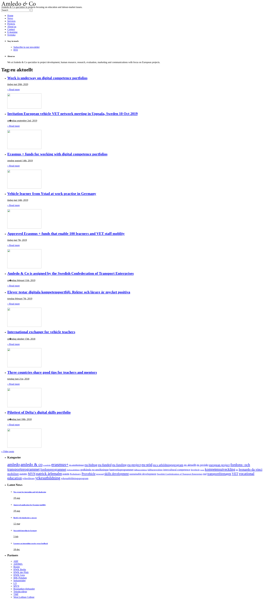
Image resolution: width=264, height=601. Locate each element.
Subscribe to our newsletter (26, 47)
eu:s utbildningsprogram (168, 465)
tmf (205, 473)
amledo (13, 464)
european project (219, 465)
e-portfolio (47, 465)
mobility (23, 473)
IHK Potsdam (20, 577)
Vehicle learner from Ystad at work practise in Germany (51, 194)
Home (10, 15)
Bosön (16, 566)
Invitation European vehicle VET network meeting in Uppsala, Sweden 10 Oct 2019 (72, 114)
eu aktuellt (190, 465)
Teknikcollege (20, 591)
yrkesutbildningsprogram (74, 478)
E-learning (12, 32)
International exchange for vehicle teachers (41, 332)
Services (11, 21)
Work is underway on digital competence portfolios (47, 78)
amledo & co (31, 464)
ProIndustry (75, 474)
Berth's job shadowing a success (25, 518)
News (10, 18)
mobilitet (13, 473)
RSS (15, 50)
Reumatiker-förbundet (24, 589)
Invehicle (195, 469)
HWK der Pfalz (21, 572)
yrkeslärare (28, 478)
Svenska (11, 35)
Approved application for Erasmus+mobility (29, 505)
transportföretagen (219, 474)
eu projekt (202, 465)
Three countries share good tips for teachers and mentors (52, 372)
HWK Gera (19, 575)
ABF (15, 561)
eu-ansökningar (76, 465)
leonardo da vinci (250, 469)
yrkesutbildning (47, 478)
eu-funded (105, 465)
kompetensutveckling (220, 469)
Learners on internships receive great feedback (30, 543)
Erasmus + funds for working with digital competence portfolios (57, 154)
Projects (11, 24)
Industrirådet (19, 580)
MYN (31, 474)
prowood (100, 474)
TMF (15, 594)
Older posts (7, 451)
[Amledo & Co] (18, 5)
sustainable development (142, 473)
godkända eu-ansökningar (94, 469)
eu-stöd (146, 465)
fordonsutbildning (73, 470)
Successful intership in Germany (25, 530)
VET (235, 474)
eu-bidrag (90, 465)
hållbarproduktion (140, 470)
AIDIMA (18, 564)
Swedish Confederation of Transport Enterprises (179, 474)
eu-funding (119, 465)
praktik (65, 474)
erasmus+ (59, 464)
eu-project (134, 465)
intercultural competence (176, 469)
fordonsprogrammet (53, 469)
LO (15, 583)
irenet (202, 470)
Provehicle (88, 474)
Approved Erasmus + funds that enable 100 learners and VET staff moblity (66, 234)
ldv (237, 470)
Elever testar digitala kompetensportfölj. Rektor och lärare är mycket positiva (68, 292)
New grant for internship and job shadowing (29, 492)
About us (11, 26)
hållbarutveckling (155, 470)
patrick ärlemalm (49, 473)
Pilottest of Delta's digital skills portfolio (39, 412)
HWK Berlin (19, 569)
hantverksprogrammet (121, 469)
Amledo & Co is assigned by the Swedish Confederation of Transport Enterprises (70, 273)
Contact (11, 29)
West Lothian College (23, 597)
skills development (116, 474)
